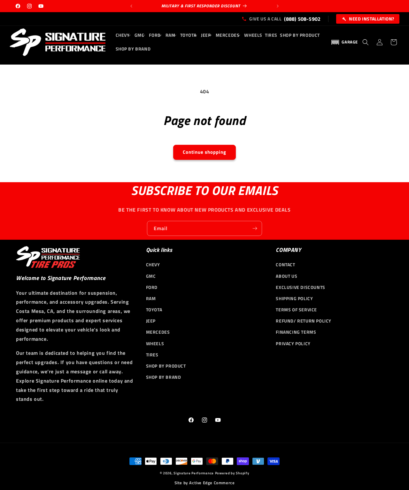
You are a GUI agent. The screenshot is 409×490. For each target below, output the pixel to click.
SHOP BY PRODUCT (166, 365)
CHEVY (153, 264)
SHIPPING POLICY (294, 298)
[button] (123, 35)
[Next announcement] (278, 6)
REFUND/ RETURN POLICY (303, 320)
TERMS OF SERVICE (296, 309)
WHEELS (155, 343)
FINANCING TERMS (296, 332)
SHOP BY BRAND (163, 377)
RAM (151, 298)
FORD (152, 287)
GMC (151, 275)
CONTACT (285, 264)
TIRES (152, 354)
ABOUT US (286, 275)
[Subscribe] (255, 228)
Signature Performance (194, 473)
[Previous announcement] (131, 6)
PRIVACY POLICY (293, 343)
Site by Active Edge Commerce (204, 483)
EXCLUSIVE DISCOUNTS (300, 287)
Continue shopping (204, 152)
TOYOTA (154, 309)
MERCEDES (158, 332)
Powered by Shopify (232, 473)
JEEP (151, 320)
